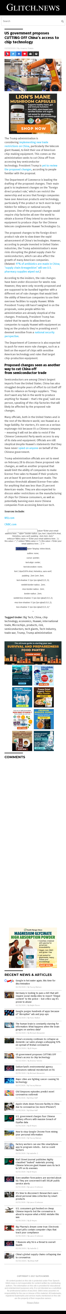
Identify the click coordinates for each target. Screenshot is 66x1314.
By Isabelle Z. (32, 1153)
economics (25, 621)
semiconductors (14, 628)
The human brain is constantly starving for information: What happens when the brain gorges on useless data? (37, 1026)
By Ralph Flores (34, 1005)
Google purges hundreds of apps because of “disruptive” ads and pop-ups (37, 1013)
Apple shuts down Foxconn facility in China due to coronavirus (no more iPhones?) (37, 1105)
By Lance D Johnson (35, 1187)
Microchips (18, 625)
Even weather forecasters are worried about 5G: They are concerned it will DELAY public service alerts (38, 1180)
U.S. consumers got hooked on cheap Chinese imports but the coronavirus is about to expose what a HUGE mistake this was (37, 1213)
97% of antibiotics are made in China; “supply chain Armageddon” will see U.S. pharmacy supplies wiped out (32, 267)
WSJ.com (9, 517)
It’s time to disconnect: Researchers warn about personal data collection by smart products (37, 1196)
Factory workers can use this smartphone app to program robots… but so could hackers (37, 1147)
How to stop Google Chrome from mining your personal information (37, 1133)
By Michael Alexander (36, 1033)
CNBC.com (10, 524)
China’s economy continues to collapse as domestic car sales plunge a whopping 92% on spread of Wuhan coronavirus (38, 1042)
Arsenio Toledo (26, 48)
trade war (10, 632)
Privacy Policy (33, 1303)
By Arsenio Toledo (35, 1061)
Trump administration (39, 632)
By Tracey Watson (34, 987)
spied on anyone (28, 448)
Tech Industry (47, 628)
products (31, 625)
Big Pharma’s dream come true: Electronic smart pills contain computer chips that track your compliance (37, 1229)
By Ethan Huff (32, 1098)
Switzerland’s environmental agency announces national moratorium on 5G (35, 1068)
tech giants (31, 628)
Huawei (37, 621)
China (37, 617)
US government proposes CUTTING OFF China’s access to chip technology (36, 1056)
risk (40, 625)
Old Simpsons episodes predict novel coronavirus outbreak (35, 1093)
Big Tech (28, 617)
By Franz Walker (34, 1018)
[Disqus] (33, 802)
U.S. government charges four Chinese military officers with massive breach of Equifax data (36, 1119)
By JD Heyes (32, 1048)
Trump (21, 632)
